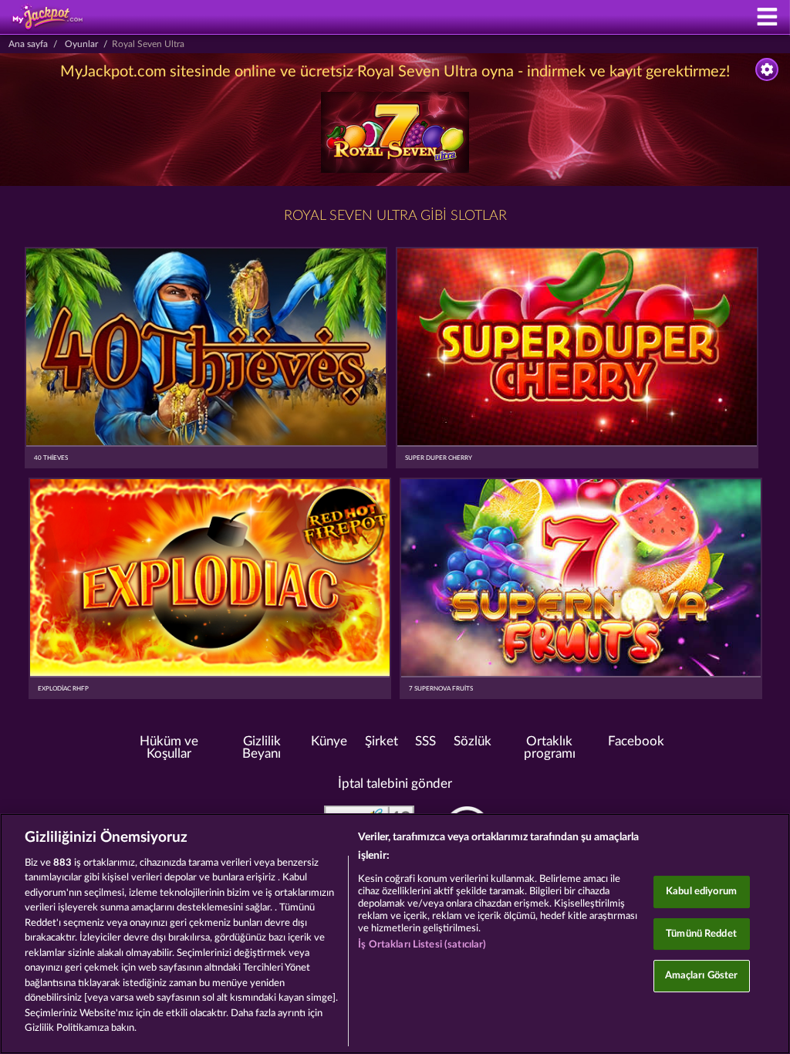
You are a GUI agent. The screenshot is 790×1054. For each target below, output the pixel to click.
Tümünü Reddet (701, 934)
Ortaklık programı (550, 748)
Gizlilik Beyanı (261, 748)
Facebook (636, 741)
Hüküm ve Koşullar (169, 748)
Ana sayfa (28, 44)
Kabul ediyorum (701, 892)
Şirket (381, 741)
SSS (425, 741)
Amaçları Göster (701, 976)
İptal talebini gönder (395, 784)
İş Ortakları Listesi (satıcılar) (422, 945)
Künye (329, 741)
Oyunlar (81, 44)
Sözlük (472, 741)
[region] (395, 933)
